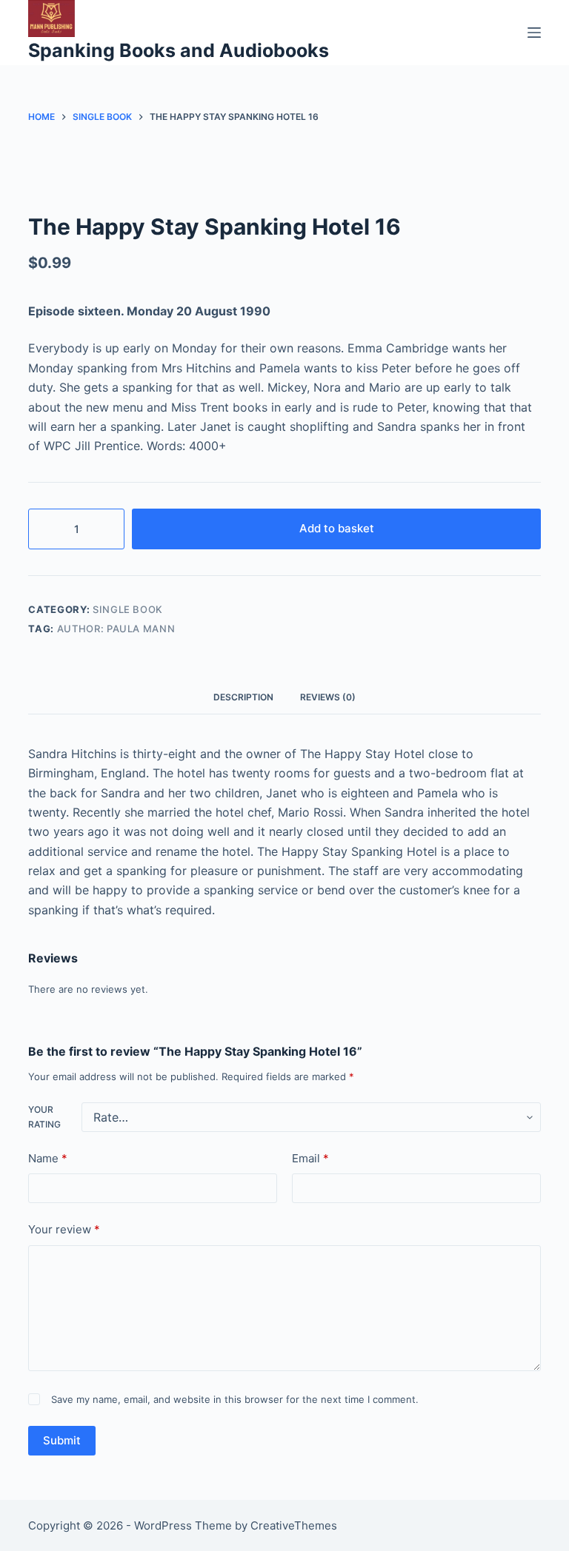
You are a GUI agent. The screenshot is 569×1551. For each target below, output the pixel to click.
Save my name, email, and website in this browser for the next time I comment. (235, 1399)
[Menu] (534, 32)
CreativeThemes (293, 1525)
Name (47, 1158)
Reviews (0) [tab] (328, 697)
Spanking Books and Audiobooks (178, 50)
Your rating (44, 1117)
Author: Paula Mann (116, 628)
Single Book (128, 609)
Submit (62, 1440)
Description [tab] (243, 697)
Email (310, 1158)
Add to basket (336, 528)
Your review (64, 1229)
